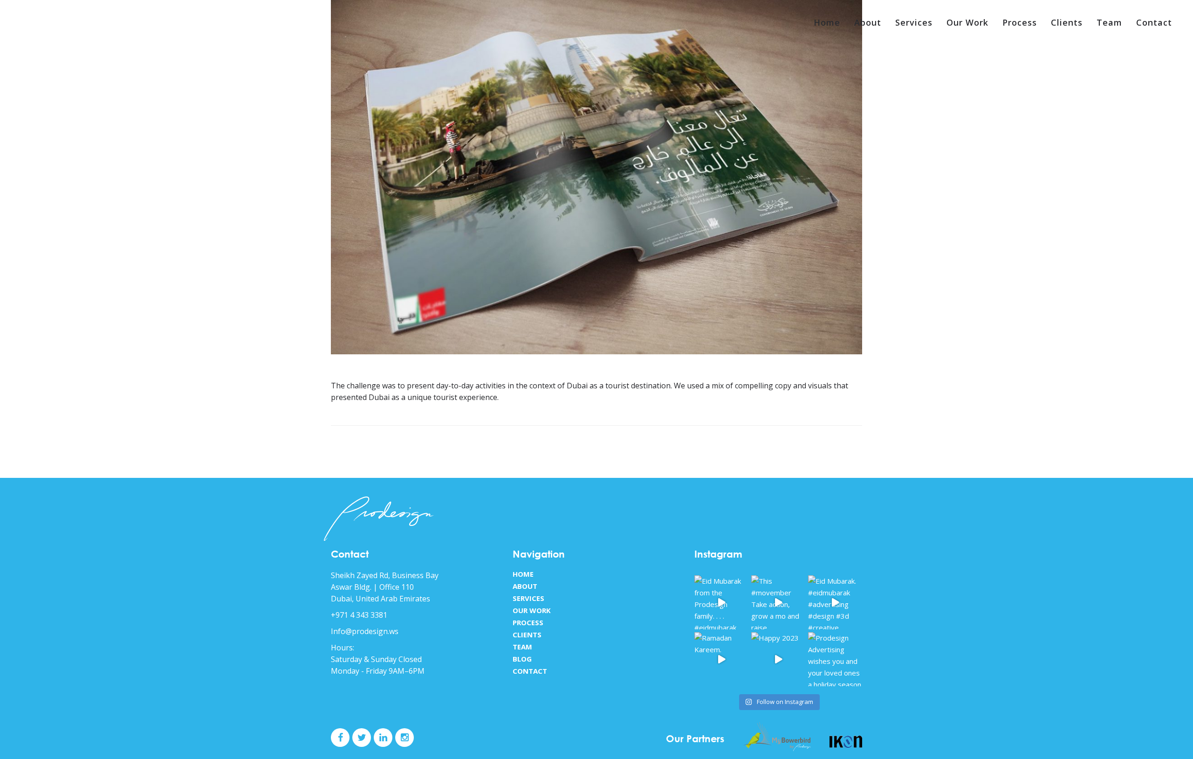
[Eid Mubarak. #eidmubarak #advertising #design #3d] (835, 602)
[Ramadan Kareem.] (721, 659)
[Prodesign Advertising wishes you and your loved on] (835, 659)
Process (1019, 22)
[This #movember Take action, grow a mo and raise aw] (778, 602)
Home (827, 22)
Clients (1067, 22)
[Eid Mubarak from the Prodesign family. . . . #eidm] (721, 602)
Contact (1154, 22)
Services (913, 22)
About (867, 22)
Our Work (967, 22)
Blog (522, 658)
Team (1109, 22)
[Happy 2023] (778, 659)
